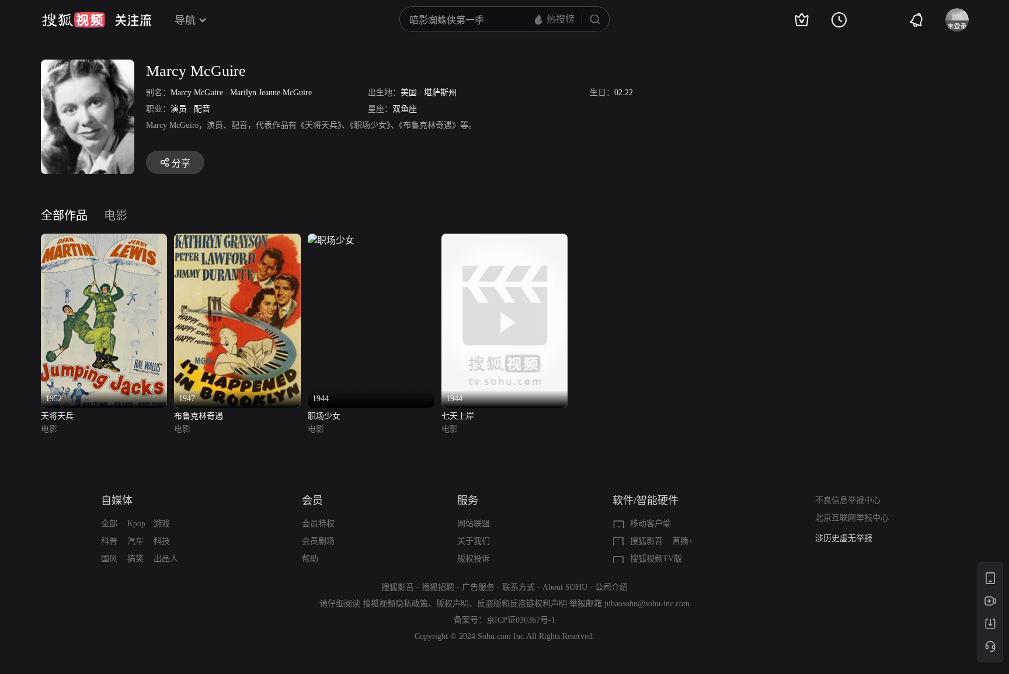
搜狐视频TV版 (656, 558)
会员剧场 (318, 541)
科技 (162, 541)
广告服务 (478, 587)
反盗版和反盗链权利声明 (522, 603)
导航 (185, 20)
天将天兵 (57, 416)
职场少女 (324, 416)
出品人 (166, 558)
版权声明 (452, 603)
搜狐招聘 (438, 587)
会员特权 (318, 523)
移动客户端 (650, 523)
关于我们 (473, 541)
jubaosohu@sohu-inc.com (647, 603)
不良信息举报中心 (848, 500)
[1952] (104, 240)
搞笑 (135, 558)
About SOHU (564, 587)
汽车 (135, 541)
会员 (312, 500)
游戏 (162, 523)
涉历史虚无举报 (843, 538)
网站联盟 (473, 523)
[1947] (237, 240)
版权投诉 (473, 558)
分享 (181, 163)
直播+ (682, 541)
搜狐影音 (646, 541)
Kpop (136, 523)
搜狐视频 (73, 19)
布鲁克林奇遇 (198, 416)
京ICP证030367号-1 (520, 620)
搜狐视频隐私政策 (395, 603)
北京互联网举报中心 (852, 517)
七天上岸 (457, 416)
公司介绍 (611, 587)
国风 (109, 558)
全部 (109, 523)
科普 (109, 541)
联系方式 (518, 587)
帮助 (310, 558)
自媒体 (117, 500)
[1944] (331, 240)
